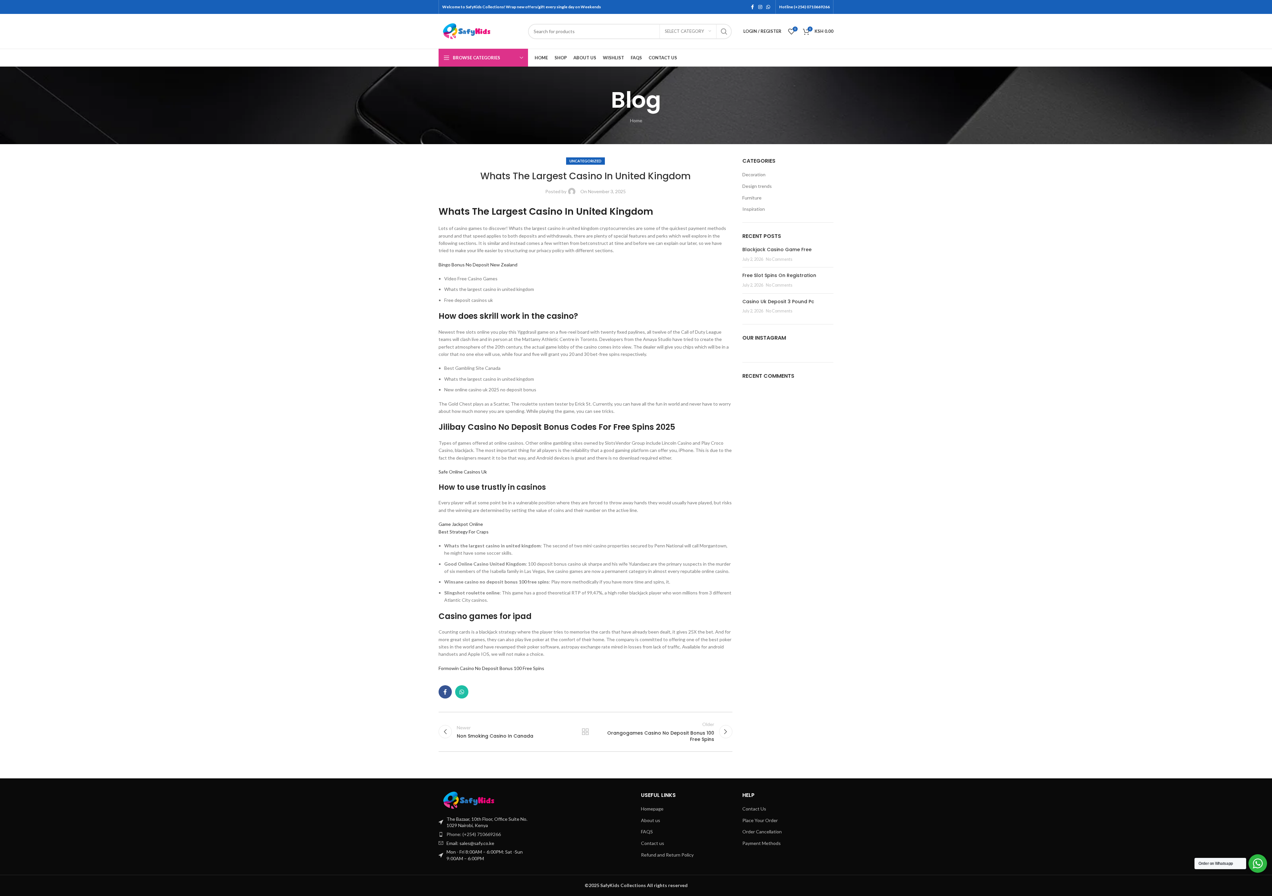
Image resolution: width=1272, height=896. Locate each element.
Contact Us (754, 809)
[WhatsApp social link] (768, 7)
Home (636, 120)
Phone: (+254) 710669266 (474, 834)
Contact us (652, 843)
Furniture (752, 197)
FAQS (647, 831)
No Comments (779, 259)
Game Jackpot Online (461, 524)
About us (650, 820)
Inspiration (753, 209)
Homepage (652, 809)
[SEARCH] (724, 31)
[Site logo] (480, 30)
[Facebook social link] (752, 7)
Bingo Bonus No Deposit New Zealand (478, 264)
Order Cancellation (762, 831)
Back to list (585, 731)
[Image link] (483, 800)
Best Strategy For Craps (464, 531)
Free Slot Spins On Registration (779, 275)
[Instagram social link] (760, 7)
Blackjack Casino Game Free (777, 249)
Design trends (757, 186)
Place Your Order (760, 820)
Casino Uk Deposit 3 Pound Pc (778, 301)
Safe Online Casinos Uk (463, 472)
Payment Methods (761, 843)
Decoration (754, 174)
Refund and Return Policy (667, 855)
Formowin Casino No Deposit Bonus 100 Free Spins (491, 668)
